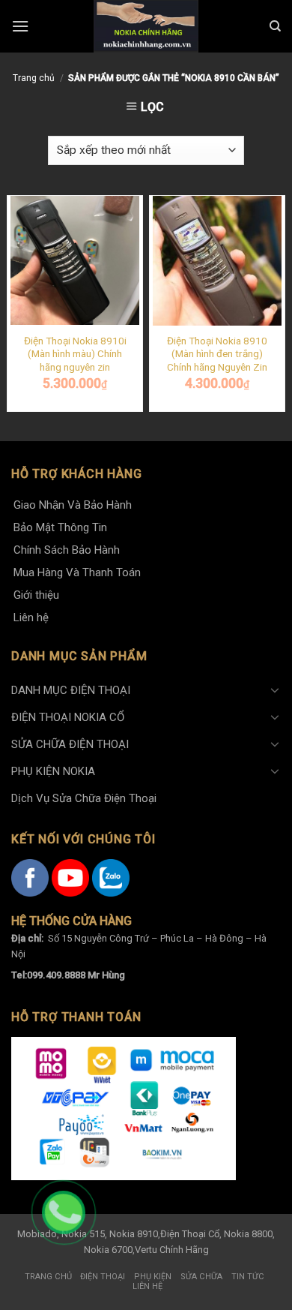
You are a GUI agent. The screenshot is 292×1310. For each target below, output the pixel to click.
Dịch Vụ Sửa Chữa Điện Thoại (83, 798)
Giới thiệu (36, 595)
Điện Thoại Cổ (189, 1233)
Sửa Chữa (201, 1276)
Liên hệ (31, 617)
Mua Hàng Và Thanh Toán (77, 572)
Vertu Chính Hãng (172, 1249)
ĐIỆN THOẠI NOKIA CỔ (67, 717)
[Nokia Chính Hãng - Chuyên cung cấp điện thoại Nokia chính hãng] (146, 26)
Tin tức (247, 1276)
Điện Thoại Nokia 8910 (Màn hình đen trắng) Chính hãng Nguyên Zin (217, 354)
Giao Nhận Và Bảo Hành (72, 505)
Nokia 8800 (248, 1233)
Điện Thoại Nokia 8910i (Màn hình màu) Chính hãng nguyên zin (75, 354)
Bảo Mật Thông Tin (60, 527)
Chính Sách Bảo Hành (66, 550)
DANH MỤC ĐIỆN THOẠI (70, 690)
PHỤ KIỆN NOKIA (53, 771)
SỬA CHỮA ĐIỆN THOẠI (70, 744)
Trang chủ (34, 78)
